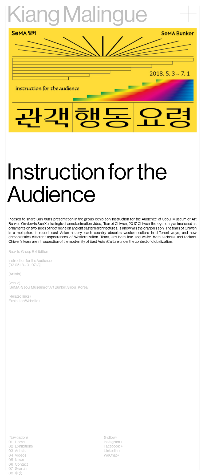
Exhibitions (24, 446)
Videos (20, 455)
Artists (20, 451)
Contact (21, 464)
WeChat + (111, 455)
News (19, 460)
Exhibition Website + (25, 301)
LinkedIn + (112, 451)
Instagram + (113, 442)
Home (20, 442)
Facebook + (113, 446)
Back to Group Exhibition (28, 252)
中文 (18, 473)
